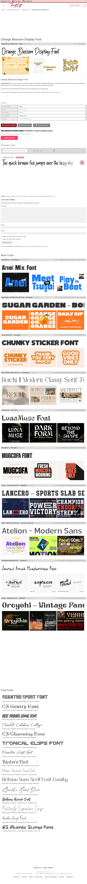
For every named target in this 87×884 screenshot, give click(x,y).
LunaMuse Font (5, 410)
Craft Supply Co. (15, 259)
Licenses (24, 876)
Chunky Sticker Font (6, 335)
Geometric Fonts (73, 447)
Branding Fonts (63, 335)
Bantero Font (15, 762)
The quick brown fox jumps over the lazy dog (37, 162)
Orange (25, 196)
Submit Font (69, 876)
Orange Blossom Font (49, 196)
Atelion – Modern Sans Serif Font (10, 523)
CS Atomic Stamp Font (28, 827)
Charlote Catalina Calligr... (23, 725)
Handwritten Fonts (73, 259)
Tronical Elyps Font (33, 743)
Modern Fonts (82, 259)
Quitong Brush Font (16, 799)
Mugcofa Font (5, 447)
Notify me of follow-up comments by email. (14, 236)
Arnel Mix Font (5, 259)
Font (20, 196)
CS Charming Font (23, 734)
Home (3, 9)
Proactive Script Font (17, 752)
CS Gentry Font (20, 706)
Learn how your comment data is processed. (35, 246)
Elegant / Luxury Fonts (80, 372)
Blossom (7, 196)
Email (3, 230)
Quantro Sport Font (25, 697)
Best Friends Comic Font (19, 716)
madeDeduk (22, 598)
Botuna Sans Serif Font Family (35, 779)
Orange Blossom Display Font (9, 43)
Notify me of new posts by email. (12, 239)
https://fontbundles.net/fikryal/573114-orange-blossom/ (45, 92)
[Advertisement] (43, 23)
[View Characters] (82, 162)
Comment (3, 206)
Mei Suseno (14, 410)
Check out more (26, 125)
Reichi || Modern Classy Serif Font (10, 372)
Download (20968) (9, 125)
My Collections (28, 1)
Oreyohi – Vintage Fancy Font (9, 598)
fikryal (20, 43)
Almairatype (29, 297)
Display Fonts (25, 9)
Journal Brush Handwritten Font (9, 560)
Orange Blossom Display (35, 196)
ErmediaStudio (25, 372)
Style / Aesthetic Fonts (13, 9)
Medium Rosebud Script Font (18, 771)
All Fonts (61, 876)
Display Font (14, 196)
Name (3, 225)
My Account (17, 1)
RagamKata (24, 485)
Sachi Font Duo (21, 790)
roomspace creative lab (27, 523)
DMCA (31, 876)
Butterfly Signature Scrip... (23, 808)
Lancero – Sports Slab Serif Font (10, 485)
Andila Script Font (14, 818)
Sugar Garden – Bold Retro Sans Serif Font (12, 297)
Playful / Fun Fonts (81, 297)
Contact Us (16, 876)
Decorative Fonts (73, 410)
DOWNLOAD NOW (9, 138)
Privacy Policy (39, 876)
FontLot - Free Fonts (43, 867)
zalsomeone (23, 560)
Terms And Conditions (51, 876)
